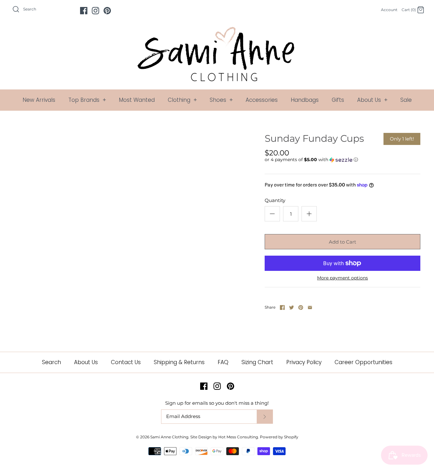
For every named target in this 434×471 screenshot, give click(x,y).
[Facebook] (83, 10)
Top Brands (87, 100)
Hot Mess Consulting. (238, 437)
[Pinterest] (107, 10)
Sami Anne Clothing (169, 437)
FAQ (223, 362)
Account (389, 9)
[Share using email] (310, 307)
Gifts (338, 100)
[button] (311, 160)
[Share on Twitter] (291, 307)
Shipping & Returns (179, 362)
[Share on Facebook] (282, 307)
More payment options (342, 278)
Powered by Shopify (279, 437)
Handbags (305, 100)
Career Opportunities (363, 362)
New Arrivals (39, 100)
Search (51, 362)
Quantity (275, 200)
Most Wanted (137, 100)
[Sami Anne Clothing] (217, 31)
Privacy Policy (304, 362)
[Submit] (265, 416)
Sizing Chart (257, 362)
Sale (406, 100)
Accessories (262, 100)
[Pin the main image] (300, 307)
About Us (372, 100)
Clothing (182, 100)
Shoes (221, 100)
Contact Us (126, 362)
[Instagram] (95, 10)
